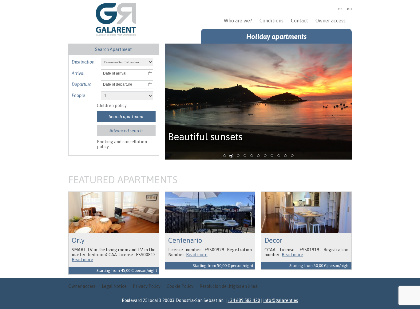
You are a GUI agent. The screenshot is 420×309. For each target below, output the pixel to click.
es (340, 8)
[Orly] (114, 212)
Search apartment (126, 116)
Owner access (330, 20)
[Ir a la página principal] (116, 34)
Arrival (78, 73)
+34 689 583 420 (244, 300)
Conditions (271, 20)
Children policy (112, 105)
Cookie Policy (180, 286)
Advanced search (126, 130)
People (78, 95)
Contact (299, 20)
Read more (82, 259)
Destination (83, 62)
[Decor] (306, 212)
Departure (82, 84)
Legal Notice (114, 286)
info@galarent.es (280, 300)
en (349, 8)
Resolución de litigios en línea (229, 286)
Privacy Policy (146, 286)
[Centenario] (210, 212)
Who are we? (238, 20)
